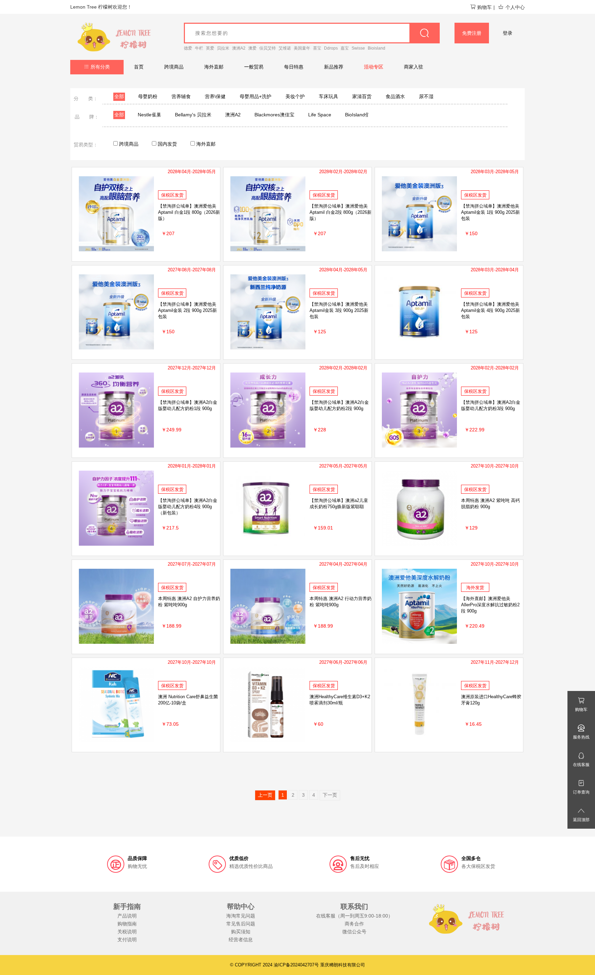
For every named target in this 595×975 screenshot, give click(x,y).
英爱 (210, 48)
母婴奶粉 (147, 96)
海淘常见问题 (240, 916)
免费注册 (471, 33)
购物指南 (127, 923)
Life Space (319, 114)
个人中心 (515, 7)
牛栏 (199, 48)
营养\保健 (215, 96)
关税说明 (127, 931)
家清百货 (362, 96)
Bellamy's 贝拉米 (193, 114)
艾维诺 (285, 48)
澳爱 (252, 48)
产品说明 (127, 916)
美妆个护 (295, 96)
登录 (507, 33)
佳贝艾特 (267, 48)
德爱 (188, 48)
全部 (119, 96)
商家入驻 (413, 67)
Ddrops (331, 48)
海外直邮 (213, 67)
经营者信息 (241, 939)
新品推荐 (333, 67)
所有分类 (100, 67)
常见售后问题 (240, 923)
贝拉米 (223, 48)
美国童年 (302, 48)
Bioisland (376, 48)
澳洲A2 (239, 48)
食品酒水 (395, 96)
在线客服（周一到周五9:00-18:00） (354, 916)
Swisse (358, 48)
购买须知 (240, 931)
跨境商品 (174, 67)
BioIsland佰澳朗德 (364, 114)
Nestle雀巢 (149, 114)
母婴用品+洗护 (255, 96)
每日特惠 (293, 67)
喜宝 (317, 48)
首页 (139, 67)
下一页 (330, 795)
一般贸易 (253, 67)
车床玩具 (328, 96)
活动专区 (373, 67)
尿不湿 (426, 96)
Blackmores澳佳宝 (274, 114)
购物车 (484, 7)
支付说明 (127, 939)
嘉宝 (345, 48)
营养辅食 (181, 96)
